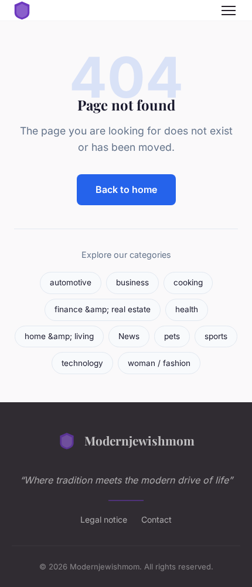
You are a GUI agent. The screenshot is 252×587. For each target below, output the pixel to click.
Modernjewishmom (139, 440)
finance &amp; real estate (103, 309)
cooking (188, 282)
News (128, 336)
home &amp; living (59, 336)
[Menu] (228, 10)
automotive (70, 282)
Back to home (126, 189)
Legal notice (103, 519)
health (186, 309)
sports (216, 336)
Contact (156, 519)
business (132, 282)
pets (172, 336)
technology (82, 363)
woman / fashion (159, 363)
